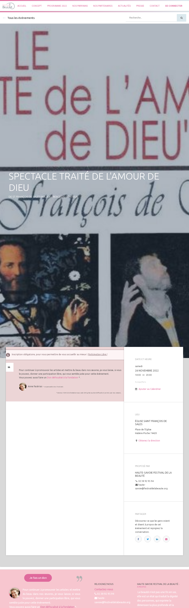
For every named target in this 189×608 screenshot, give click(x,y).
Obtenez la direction (149, 440)
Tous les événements (21, 17)
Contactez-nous (103, 589)
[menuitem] (22, 6)
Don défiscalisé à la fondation (62, 377)
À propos (141, 587)
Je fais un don (38, 577)
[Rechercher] (181, 18)
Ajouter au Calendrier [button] (150, 389)
